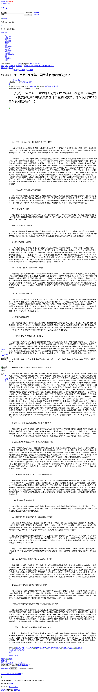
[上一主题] (21, 70)
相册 (8, 46)
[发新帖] (10, 68)
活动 (31, 63)
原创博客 (8, 42)
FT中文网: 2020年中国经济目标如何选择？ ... (39, 66)
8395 (2, 355)
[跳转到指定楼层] (25, 82)
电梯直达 (12, 82)
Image (8, 663)
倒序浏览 (48, 86)
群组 (8, 50)
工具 (6, 56)
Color (4, 663)
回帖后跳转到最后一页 (26, 668)
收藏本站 (10, 1)
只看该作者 (32, 86)
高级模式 (4, 661)
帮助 (8, 58)
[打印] (15, 70)
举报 (6, 60)
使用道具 (12, 655)
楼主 (10, 84)
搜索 (20, 63)
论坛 (8, 52)
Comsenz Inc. (13, 687)
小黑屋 (13, 674)
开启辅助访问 (5, 3)
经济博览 (19, 66)
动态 (8, 38)
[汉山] (4, 8)
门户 (8, 36)
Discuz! (10, 683)
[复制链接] (16, 80)
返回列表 (4, 68)
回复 (10, 652)
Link (11, 663)
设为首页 (4, 1)
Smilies (23, 663)
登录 (19, 665)
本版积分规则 (5, 668)
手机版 (8, 674)
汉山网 (18, 674)
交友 (34, 63)
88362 (6, 376)
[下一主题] (29, 70)
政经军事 (12, 66)
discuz (38, 63)
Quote (15, 663)
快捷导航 (4, 32)
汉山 (2, 66)
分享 (8, 48)
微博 (6, 44)
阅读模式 (55, 86)
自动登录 (29, 12)
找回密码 (36, 12)
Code (19, 663)
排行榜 (9, 54)
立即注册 (36, 15)
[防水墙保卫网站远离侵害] (22, 674)
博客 (8, 40)
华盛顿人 (4, 349)
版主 (2, 363)
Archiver (3, 674)
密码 (2, 15)
